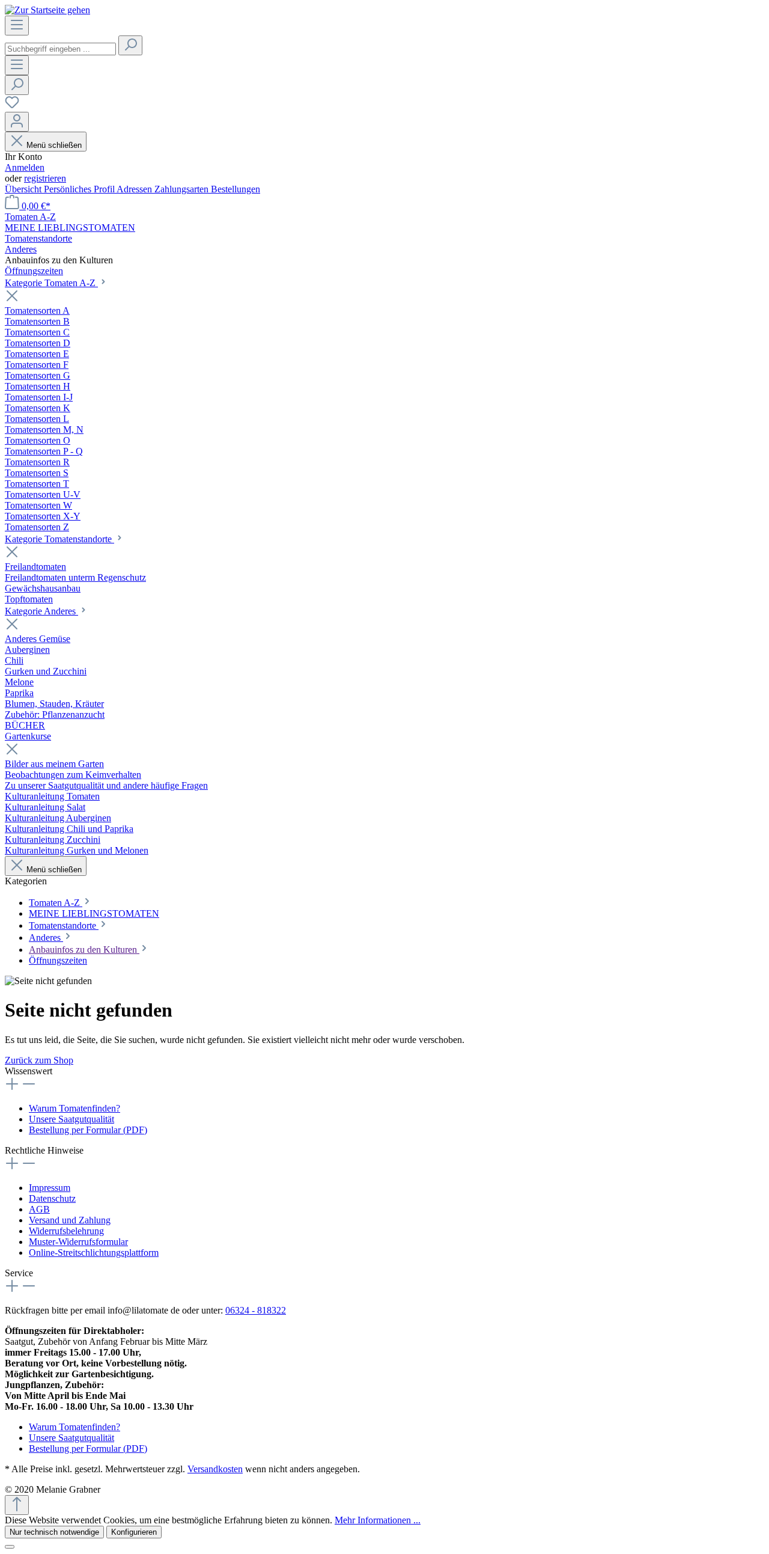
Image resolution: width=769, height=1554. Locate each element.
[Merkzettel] (12, 106)
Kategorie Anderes (41, 611)
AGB (39, 1209)
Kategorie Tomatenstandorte (59, 539)
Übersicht (24, 189)
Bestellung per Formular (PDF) (88, 1130)
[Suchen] (130, 45)
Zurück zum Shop (39, 1060)
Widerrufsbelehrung (66, 1231)
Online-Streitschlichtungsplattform (94, 1252)
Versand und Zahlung (70, 1220)
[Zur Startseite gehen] (47, 10)
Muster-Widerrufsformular (78, 1242)
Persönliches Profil (80, 189)
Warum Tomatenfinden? (74, 1108)
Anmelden (24, 167)
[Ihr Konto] (17, 122)
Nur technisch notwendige (54, 1532)
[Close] (9, 1547)
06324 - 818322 (255, 1310)
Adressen (135, 189)
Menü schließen (54, 145)
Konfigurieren (134, 1532)
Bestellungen (235, 189)
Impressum (49, 1187)
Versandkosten (215, 1469)
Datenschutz (52, 1198)
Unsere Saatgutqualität (71, 1119)
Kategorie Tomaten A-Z (51, 283)
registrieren (45, 178)
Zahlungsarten (182, 189)
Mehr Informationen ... (378, 1520)
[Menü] (17, 25)
